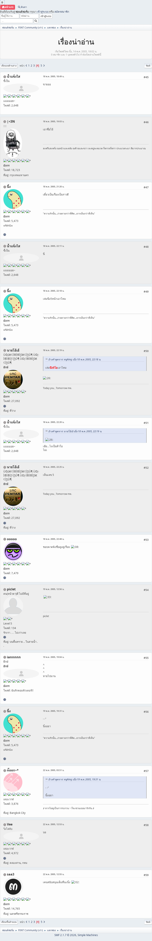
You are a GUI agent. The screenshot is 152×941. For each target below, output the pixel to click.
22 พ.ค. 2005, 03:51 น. (53, 770)
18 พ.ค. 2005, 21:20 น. (53, 186)
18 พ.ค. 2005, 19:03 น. (53, 121)
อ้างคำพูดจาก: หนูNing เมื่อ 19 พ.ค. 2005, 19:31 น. (74, 779)
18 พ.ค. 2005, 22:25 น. (53, 466)
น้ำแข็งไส (13, 76)
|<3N (11, 121)
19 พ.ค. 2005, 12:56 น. (53, 589)
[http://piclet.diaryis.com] (4, 637)
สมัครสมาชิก (61, 11)
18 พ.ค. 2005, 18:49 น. (53, 76)
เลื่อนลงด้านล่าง (8, 65)
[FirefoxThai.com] (4, 577)
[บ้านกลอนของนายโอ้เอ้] (4, 406)
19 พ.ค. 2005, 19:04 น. (53, 657)
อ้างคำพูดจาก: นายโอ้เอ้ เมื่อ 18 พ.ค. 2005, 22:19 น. (75, 431)
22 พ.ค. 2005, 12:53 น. (53, 824)
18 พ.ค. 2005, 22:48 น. (53, 538)
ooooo (12, 539)
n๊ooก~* (13, 770)
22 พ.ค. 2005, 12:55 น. (53, 874)
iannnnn (14, 657)
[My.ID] (4, 234)
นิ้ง (9, 186)
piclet (11, 589)
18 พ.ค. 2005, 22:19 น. (53, 350)
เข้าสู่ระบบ (42, 11)
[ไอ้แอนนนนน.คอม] (4, 699)
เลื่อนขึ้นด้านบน (9, 921)
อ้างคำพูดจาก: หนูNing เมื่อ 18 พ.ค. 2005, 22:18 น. (74, 359)
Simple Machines (88, 935)
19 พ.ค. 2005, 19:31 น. (53, 710)
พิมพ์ (148, 65)
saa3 (10, 874)
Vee (9, 824)
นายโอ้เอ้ (13, 350)
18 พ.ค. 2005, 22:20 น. (53, 422)
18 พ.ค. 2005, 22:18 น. (53, 290)
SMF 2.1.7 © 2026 (65, 935)
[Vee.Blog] (4, 858)
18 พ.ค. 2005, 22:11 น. (53, 245)
